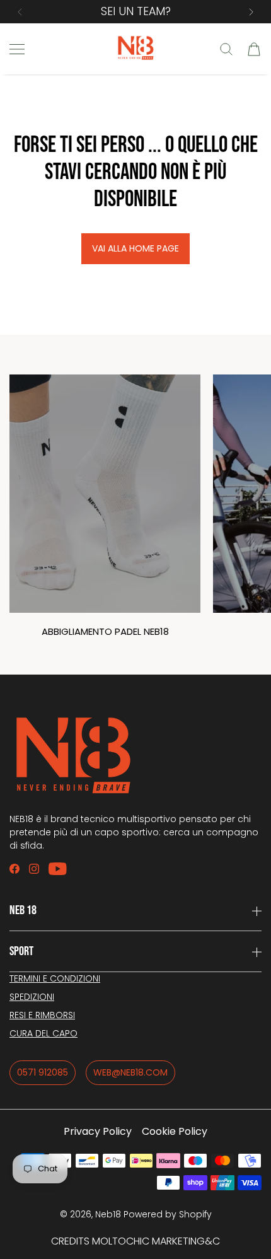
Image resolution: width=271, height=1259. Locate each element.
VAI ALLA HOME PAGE (135, 248)
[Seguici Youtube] (58, 868)
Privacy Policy (98, 1131)
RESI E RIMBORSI (42, 1015)
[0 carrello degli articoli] (254, 49)
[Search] (226, 49)
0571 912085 (42, 1072)
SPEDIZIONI (31, 996)
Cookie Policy (174, 1131)
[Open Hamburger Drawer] (17, 49)
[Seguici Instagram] (34, 868)
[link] (104, 512)
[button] (20, 12)
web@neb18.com (130, 1072)
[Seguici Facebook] (14, 868)
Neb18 (108, 1214)
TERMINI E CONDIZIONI (54, 978)
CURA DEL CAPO (43, 1033)
